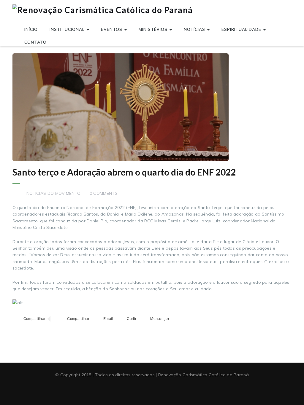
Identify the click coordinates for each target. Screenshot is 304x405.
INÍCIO (31, 29)
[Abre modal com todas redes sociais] (176, 319)
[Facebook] (141, 389)
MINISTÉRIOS (154, 29)
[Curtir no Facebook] (126, 319)
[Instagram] (163, 389)
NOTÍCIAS (195, 29)
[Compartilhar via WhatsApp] (72, 319)
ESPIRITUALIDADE (242, 29)
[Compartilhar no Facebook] (28, 319)
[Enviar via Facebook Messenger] (154, 319)
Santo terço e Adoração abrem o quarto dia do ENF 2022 (124, 172)
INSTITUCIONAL (68, 29)
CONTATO (35, 42)
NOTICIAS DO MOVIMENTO (53, 193)
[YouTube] (152, 389)
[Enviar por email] (102, 319)
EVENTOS (112, 29)
